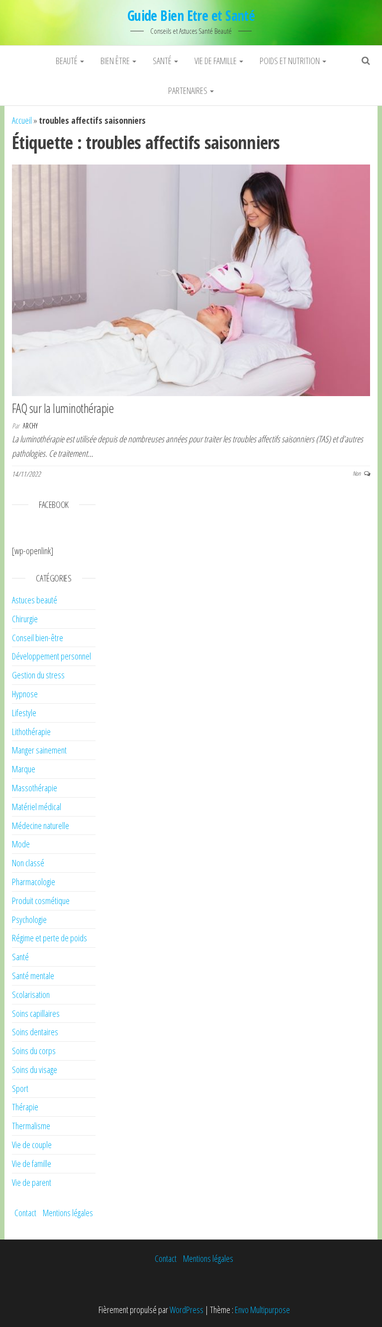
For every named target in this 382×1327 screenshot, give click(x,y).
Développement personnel (51, 656)
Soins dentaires (35, 1032)
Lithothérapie (31, 732)
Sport (20, 1088)
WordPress (186, 1310)
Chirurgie (25, 619)
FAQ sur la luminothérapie (62, 408)
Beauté (67, 61)
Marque (23, 769)
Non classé (28, 863)
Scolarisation (31, 994)
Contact (25, 1213)
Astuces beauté (34, 600)
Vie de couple (32, 1145)
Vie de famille (216, 61)
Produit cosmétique (41, 901)
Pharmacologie (33, 882)
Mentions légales (68, 1213)
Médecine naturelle (40, 825)
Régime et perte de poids (49, 938)
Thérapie (25, 1107)
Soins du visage (34, 1070)
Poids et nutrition (290, 61)
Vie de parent (31, 1182)
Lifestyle (24, 713)
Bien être (115, 61)
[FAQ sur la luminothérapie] (191, 279)
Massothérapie (34, 788)
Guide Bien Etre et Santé (191, 15)
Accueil (22, 120)
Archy (30, 425)
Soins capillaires (36, 1013)
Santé (163, 61)
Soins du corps (34, 1051)
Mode (21, 844)
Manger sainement (39, 750)
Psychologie (29, 919)
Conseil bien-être (37, 638)
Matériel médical (36, 807)
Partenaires (188, 90)
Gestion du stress (38, 675)
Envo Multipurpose (262, 1310)
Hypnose (25, 694)
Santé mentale (33, 976)
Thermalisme (31, 1126)
